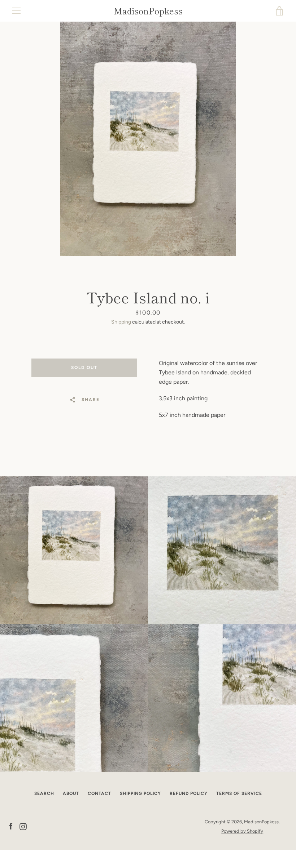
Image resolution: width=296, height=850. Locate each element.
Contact (99, 793)
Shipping (121, 322)
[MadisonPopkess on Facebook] (10, 826)
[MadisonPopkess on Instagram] (23, 826)
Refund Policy (189, 793)
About (71, 793)
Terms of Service (239, 793)
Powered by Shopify (242, 831)
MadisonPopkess (148, 11)
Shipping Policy (140, 793)
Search (44, 793)
